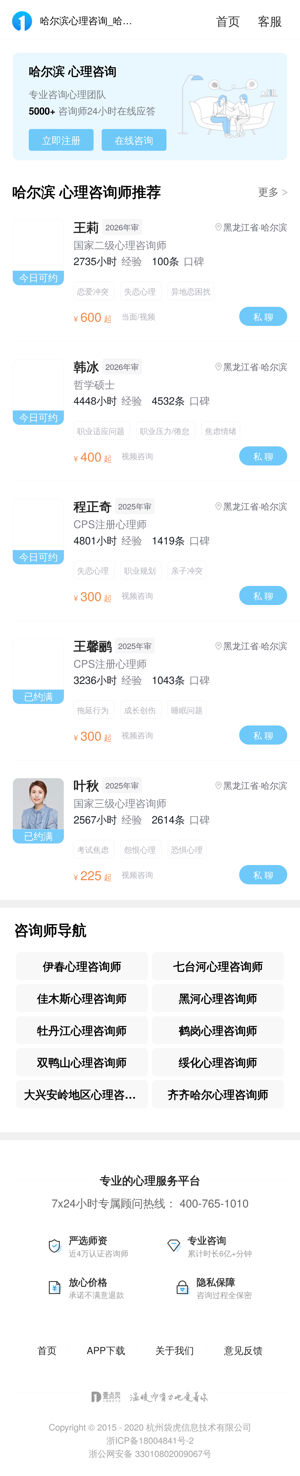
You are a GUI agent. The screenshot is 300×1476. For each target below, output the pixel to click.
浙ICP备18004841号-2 (150, 1440)
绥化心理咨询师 (218, 1062)
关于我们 (174, 1350)
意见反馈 (243, 1350)
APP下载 (106, 1350)
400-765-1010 (214, 1202)
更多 (270, 191)
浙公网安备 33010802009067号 (150, 1453)
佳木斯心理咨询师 (82, 998)
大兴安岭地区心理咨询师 (85, 1094)
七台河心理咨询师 (218, 966)
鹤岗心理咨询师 (218, 1030)
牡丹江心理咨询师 (82, 1030)
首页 (228, 20)
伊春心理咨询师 (82, 966)
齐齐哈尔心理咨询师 (218, 1094)
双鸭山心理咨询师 (82, 1062)
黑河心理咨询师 (218, 998)
